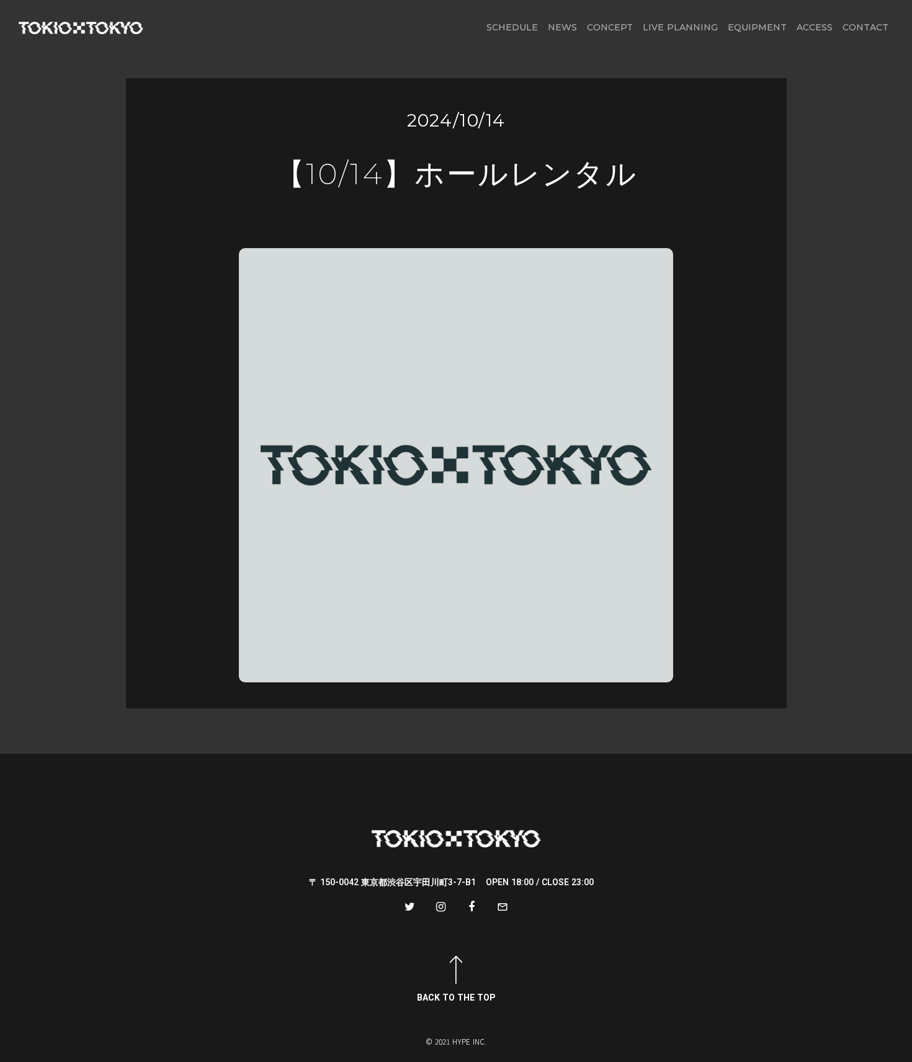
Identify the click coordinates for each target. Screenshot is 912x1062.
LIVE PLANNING (680, 27)
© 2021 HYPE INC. (456, 1041)
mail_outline (502, 907)
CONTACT (865, 27)
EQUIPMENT (757, 27)
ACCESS (815, 27)
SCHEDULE (512, 27)
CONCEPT (610, 27)
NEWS (562, 27)
